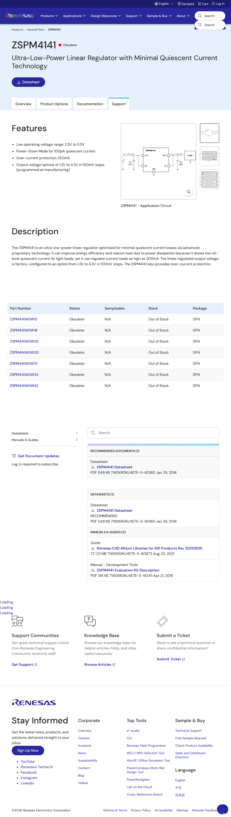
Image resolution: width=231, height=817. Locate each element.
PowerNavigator (138, 779)
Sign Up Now (28, 750)
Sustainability (87, 760)
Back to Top (225, 813)
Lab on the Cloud (139, 787)
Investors (84, 746)
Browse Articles (97, 664)
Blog (81, 775)
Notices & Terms (115, 810)
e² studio (133, 731)
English (180, 780)
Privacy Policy (141, 810)
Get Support (22, 664)
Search (210, 16)
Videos (83, 783)
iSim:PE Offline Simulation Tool (148, 760)
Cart (205, 4)
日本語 (180, 795)
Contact (84, 768)
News (82, 753)
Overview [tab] (23, 104)
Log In (220, 3)
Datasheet (30, 82)
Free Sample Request (190, 738)
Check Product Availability (194, 746)
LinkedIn (27, 783)
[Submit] (200, 25)
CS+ (130, 738)
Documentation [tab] (90, 104)
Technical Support (188, 731)
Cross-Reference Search (145, 794)
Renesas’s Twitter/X (37, 767)
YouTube (28, 761)
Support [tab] (119, 104)
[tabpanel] (115, 650)
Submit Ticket (169, 659)
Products (17, 29)
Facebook (29, 772)
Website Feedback (205, 810)
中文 (178, 788)
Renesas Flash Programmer (146, 746)
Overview (85, 731)
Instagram (29, 777)
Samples (188, 4)
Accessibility (164, 810)
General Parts (35, 29)
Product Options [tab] (54, 104)
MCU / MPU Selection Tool (145, 753)
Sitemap (182, 810)
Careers (84, 738)
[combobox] (210, 24)
